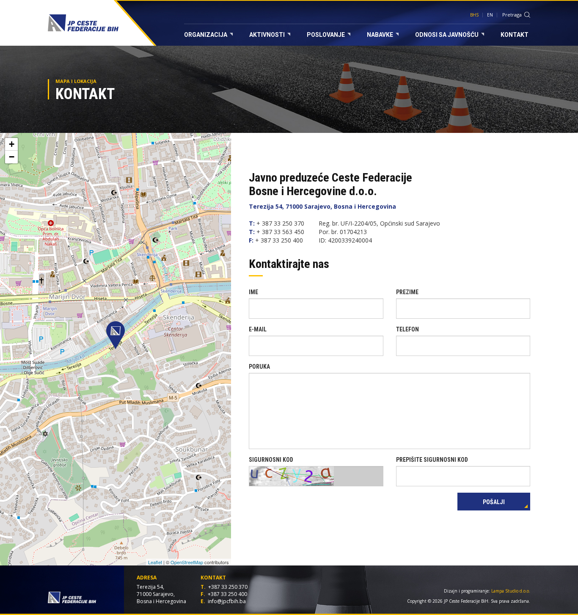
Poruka (259, 366)
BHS (474, 15)
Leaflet (155, 562)
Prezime (407, 292)
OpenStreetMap (187, 562)
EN (490, 15)
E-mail (258, 329)
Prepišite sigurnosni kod (432, 459)
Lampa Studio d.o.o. (510, 591)
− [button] (11, 157)
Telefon (407, 329)
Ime (253, 292)
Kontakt (514, 34)
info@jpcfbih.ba (227, 601)
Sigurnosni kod (271, 459)
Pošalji (494, 502)
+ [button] (11, 144)
